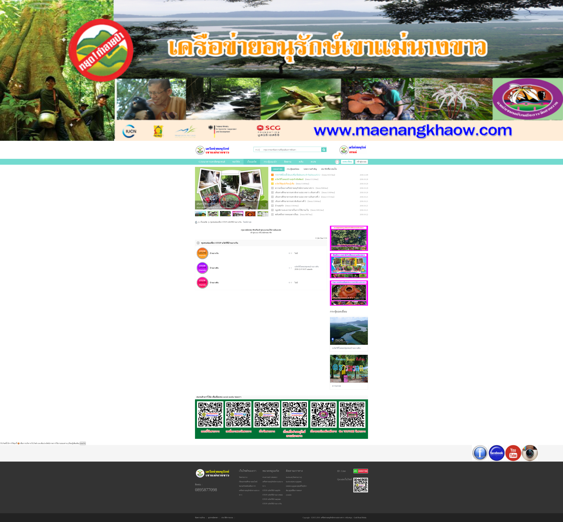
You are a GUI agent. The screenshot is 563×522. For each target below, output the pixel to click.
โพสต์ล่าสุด (247, 222)
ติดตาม (287, 161)
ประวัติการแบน (227, 518)
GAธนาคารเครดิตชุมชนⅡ (212, 161)
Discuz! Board (196, 222)
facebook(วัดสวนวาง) (294, 477)
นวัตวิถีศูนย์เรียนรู (205, 204)
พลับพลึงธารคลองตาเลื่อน (286, 214)
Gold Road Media (360, 518)
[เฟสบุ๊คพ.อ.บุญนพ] (436, 461)
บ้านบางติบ (214, 268)
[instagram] (469, 461)
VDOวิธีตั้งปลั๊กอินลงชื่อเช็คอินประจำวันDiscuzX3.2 (297, 175)
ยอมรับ (82, 443)
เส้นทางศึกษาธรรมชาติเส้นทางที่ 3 (290, 201)
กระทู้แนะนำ (270, 161)
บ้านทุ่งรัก (279, 206)
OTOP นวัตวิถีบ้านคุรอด (271, 499)
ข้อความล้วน (200, 518)
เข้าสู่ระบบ (361, 162)
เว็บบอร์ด (251, 161)
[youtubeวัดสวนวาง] (452, 461)
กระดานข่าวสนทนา (269, 477)
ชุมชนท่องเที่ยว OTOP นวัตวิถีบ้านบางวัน (219, 243)
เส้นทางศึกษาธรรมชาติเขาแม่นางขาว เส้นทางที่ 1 (297, 192)
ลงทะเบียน (347, 162)
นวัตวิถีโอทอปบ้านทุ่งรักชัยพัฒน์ (289, 179)
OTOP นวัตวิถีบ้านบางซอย (272, 495)
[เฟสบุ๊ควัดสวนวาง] (419, 461)
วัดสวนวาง (243, 477)
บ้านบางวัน (214, 253)
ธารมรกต (336, 386)
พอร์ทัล (236, 161)
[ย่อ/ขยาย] (198, 242)
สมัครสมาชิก (267, 233)
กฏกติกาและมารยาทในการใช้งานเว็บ (292, 210)
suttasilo (309, 269)
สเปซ (313, 161)
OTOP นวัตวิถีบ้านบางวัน (272, 504)
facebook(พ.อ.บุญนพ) (293, 482)
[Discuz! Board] (212, 150)
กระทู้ (257, 150)
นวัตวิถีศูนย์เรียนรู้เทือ (284, 184)
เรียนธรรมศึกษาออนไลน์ (248, 482)
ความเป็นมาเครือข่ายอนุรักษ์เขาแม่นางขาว (294, 188)
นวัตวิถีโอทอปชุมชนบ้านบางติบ (307, 267)
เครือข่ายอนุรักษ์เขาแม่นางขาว (332, 518)
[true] (323, 149)
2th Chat (320, 238)
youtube (288, 495)
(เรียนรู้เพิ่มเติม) (73, 443)
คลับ (301, 161)
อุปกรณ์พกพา (213, 518)
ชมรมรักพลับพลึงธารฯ (247, 486)
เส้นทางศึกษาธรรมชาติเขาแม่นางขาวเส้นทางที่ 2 (297, 197)
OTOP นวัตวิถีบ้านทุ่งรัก (271, 490)
